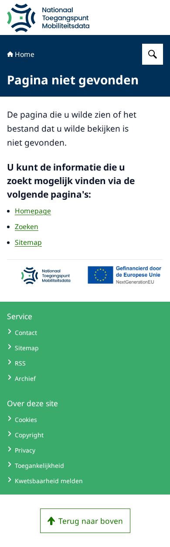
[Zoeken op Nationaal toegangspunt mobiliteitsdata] (152, 54)
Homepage (33, 211)
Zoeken (26, 226)
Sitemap (28, 242)
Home (24, 54)
